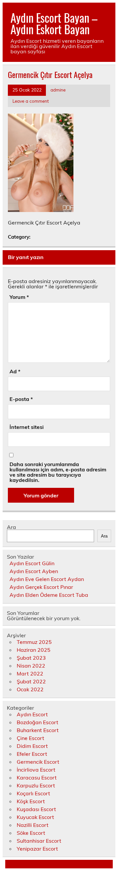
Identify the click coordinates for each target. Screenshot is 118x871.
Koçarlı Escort (33, 793)
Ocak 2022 (30, 689)
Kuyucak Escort (35, 817)
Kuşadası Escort (36, 809)
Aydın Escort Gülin (32, 563)
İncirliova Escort (36, 769)
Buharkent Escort (38, 730)
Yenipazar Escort (37, 848)
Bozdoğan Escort (37, 722)
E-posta (21, 399)
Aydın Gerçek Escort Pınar (41, 587)
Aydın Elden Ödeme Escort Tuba (49, 595)
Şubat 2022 (31, 681)
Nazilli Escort (33, 825)
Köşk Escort (31, 801)
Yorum (19, 297)
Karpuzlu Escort (36, 785)
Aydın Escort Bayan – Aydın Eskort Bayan (53, 23)
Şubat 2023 (31, 657)
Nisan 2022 (31, 665)
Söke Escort (31, 833)
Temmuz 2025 (34, 642)
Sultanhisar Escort (39, 840)
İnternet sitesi (27, 427)
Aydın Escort (32, 714)
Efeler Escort (32, 754)
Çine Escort (30, 738)
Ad (15, 371)
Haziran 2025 (33, 650)
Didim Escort (32, 746)
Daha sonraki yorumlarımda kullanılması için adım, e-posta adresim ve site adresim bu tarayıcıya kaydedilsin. (58, 472)
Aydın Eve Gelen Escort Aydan (47, 579)
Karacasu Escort (37, 777)
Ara (11, 527)
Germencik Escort (38, 761)
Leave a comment (30, 101)
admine (58, 89)
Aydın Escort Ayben (34, 571)
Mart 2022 (30, 673)
